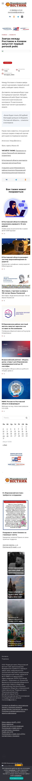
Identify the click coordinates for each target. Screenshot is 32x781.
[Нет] (30, 773)
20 (15, 434)
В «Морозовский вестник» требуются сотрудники (13, 494)
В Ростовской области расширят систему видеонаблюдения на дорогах (15, 259)
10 (3, 431)
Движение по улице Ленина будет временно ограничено (14, 153)
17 (3, 434)
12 (11, 431)
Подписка (5, 659)
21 (18, 434)
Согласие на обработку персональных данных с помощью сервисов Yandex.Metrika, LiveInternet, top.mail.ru (15, 707)
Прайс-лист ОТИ (7, 732)
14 (18, 431)
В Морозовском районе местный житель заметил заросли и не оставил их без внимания (15, 326)
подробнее (12, 770)
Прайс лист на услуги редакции (12, 726)
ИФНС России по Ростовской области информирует (13, 403)
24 (4, 436)
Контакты (5, 656)
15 (22, 431)
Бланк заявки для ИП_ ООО (11, 722)
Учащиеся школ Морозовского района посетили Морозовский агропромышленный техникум (14, 170)
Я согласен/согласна (16, 778)
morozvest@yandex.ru (16, 12)
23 (26, 434)
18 (7, 434)
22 (23, 434)
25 (7, 436)
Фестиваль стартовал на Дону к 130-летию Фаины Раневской (15, 292)
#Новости (8, 62)
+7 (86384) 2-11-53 (16, 10)
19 (11, 434)
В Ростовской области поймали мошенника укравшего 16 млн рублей (14, 224)
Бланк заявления (7, 724)
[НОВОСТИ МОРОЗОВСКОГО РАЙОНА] (16, 529)
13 (15, 431)
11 (7, 431)
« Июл (5, 445)
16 (26, 431)
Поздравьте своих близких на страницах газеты (14, 534)
